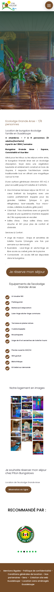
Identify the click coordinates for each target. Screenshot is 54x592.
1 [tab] (18, 551)
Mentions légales (12, 570)
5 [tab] (30, 551)
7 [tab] (35, 551)
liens (24, 577)
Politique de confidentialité (37, 570)
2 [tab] (21, 551)
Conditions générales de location (25, 574)
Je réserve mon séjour (27, 272)
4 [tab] (27, 551)
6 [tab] (33, 551)
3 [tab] (24, 551)
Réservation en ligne (18, 489)
